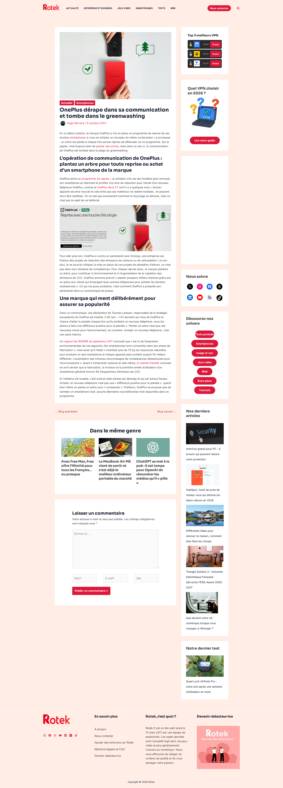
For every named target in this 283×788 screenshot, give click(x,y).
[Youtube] (60, 735)
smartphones (78, 137)
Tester (215, 44)
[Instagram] (200, 287)
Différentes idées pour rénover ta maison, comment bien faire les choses (203, 536)
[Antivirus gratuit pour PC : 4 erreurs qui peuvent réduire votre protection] (205, 433)
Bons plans (205, 380)
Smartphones (144, 8)
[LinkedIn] (190, 297)
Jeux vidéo (124, 8)
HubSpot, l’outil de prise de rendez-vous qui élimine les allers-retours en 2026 (203, 495)
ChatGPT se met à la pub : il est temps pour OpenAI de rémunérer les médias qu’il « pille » (152, 472)
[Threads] (219, 287)
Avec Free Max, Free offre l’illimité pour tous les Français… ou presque (77, 467)
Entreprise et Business (98, 8)
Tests (161, 8)
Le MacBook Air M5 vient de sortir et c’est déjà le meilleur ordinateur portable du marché (115, 470)
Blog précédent (66, 411)
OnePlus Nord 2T (107, 187)
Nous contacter (103, 736)
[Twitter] (55, 735)
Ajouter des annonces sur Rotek (114, 742)
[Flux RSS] (210, 297)
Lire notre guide (205, 140)
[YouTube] (200, 297)
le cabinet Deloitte (148, 363)
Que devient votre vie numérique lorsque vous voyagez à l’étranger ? (201, 623)
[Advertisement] (204, 210)
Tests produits (204, 334)
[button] (219, 8)
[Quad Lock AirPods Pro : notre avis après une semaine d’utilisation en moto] (205, 666)
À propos (100, 729)
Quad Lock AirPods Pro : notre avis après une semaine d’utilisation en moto (204, 686)
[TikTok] (219, 298)
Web (172, 8)
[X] (190, 287)
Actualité (72, 8)
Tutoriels (204, 390)
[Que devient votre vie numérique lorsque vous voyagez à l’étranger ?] (202, 602)
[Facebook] (210, 287)
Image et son (204, 353)
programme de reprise (95, 178)
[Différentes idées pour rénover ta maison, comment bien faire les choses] (205, 515)
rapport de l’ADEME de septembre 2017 (88, 341)
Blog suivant (166, 411)
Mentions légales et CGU (109, 749)
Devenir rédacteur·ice (107, 755)
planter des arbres (107, 146)
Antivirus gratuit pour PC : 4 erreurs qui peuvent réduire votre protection (203, 454)
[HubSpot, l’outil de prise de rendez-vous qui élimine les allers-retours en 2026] (203, 474)
